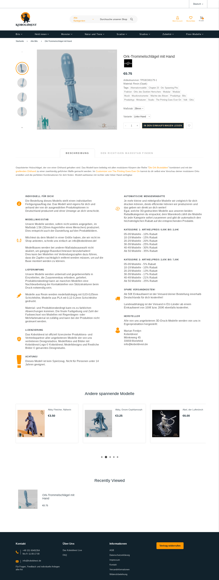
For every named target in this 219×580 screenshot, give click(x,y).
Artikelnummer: (131, 80)
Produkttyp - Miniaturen (135, 100)
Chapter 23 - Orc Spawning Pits (163, 88)
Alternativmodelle (139, 88)
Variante (127, 116)
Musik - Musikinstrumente (136, 96)
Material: (128, 83)
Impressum (115, 560)
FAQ (65, 555)
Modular (176, 92)
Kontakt (113, 564)
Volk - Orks (188, 100)
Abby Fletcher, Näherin (59, 409)
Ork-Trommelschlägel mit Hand (58, 41)
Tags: (126, 87)
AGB (112, 550)
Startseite (20, 41)
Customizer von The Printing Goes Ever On (118, 171)
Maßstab (128, 108)
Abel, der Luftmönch (193, 409)
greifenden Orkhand (26, 171)
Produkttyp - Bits (178, 96)
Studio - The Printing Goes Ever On (164, 100)
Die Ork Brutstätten (158, 167)
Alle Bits (34, 41)
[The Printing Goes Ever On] (128, 66)
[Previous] (40, 89)
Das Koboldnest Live (72, 550)
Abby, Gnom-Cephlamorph (128, 409)
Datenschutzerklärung (120, 555)
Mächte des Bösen (159, 96)
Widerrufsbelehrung (118, 574)
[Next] (113, 89)
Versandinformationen (120, 569)
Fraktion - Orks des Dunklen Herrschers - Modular (147, 92)
